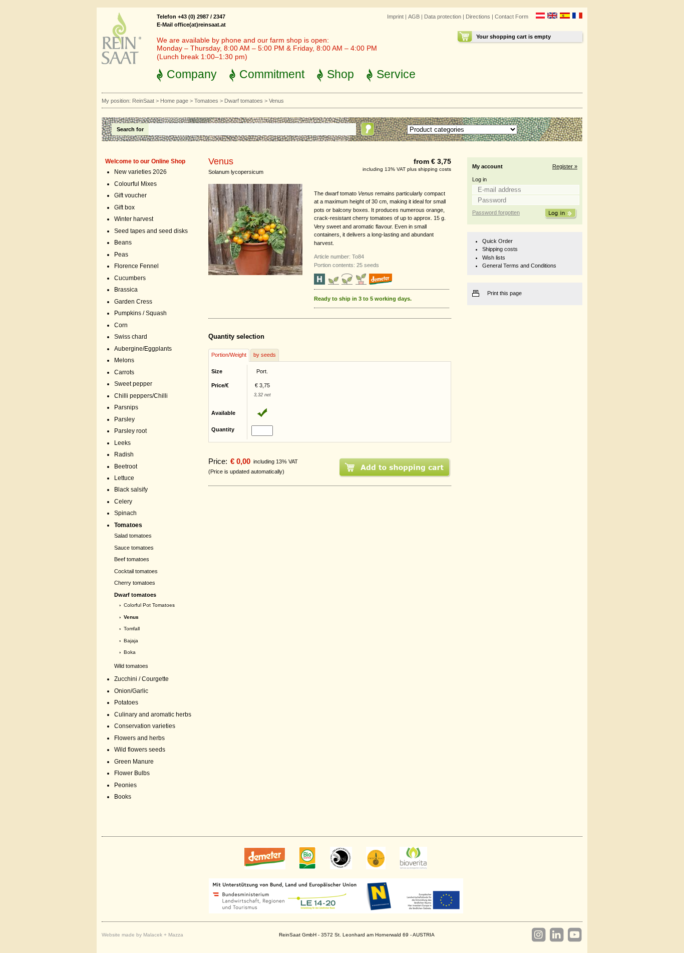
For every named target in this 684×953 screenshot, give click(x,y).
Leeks (122, 442)
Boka (130, 652)
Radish (124, 454)
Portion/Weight (228, 355)
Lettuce (124, 478)
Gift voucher (130, 195)
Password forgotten (496, 212)
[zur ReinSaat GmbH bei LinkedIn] (556, 935)
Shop (340, 74)
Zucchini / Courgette (141, 678)
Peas (121, 254)
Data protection (442, 17)
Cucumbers (130, 278)
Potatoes (126, 702)
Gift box (124, 207)
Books (122, 796)
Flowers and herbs (139, 738)
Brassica (126, 289)
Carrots (124, 372)
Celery (123, 501)
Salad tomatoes (133, 536)
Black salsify (131, 489)
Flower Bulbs (132, 773)
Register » (564, 166)
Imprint (395, 17)
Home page (174, 101)
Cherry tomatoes (134, 583)
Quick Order (497, 241)
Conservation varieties (144, 726)
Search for (130, 129)
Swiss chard (130, 336)
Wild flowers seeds (139, 749)
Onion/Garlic (131, 690)
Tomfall (132, 628)
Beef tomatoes (131, 559)
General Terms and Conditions (519, 266)
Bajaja (131, 640)
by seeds (264, 355)
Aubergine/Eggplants (143, 348)
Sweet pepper (133, 383)
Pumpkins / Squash (140, 313)
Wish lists (493, 258)
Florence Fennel (136, 266)
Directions (478, 17)
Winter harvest (133, 218)
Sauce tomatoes (134, 548)
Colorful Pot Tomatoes (149, 605)
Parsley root (130, 430)
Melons (124, 360)
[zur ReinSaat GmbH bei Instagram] (538, 935)
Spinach (125, 513)
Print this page (504, 293)
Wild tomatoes (131, 666)
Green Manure (134, 761)
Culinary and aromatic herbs (152, 714)
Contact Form (511, 17)
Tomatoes (206, 101)
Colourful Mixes (135, 183)
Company (192, 74)
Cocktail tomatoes (136, 571)
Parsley (124, 419)
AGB (414, 17)
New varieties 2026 (140, 171)
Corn (121, 325)
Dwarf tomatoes (243, 101)
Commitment (271, 74)
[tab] (228, 355)
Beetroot (125, 466)
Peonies (125, 785)
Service (396, 74)
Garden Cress (133, 301)
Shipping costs (500, 249)
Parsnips (126, 407)
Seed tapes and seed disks (151, 230)
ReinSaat (143, 101)
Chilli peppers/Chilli (141, 395)
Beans (123, 242)
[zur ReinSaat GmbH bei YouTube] (574, 935)
